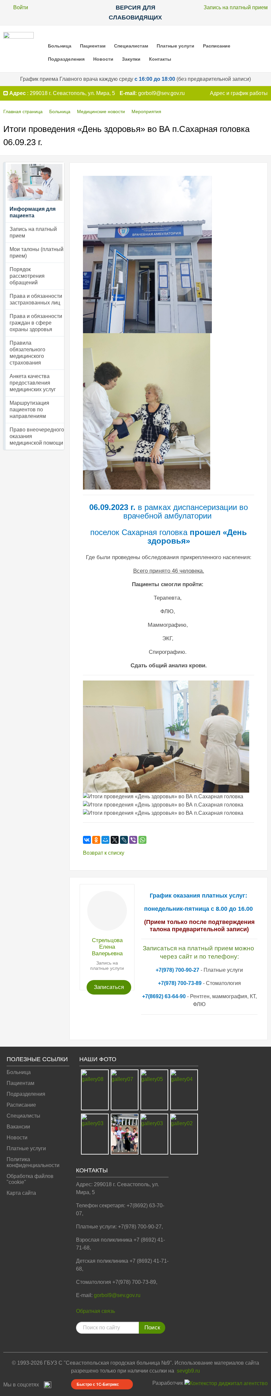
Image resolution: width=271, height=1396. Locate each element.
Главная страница (23, 111)
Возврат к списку (103, 853)
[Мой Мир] (105, 840)
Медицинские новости (101, 111)
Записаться (109, 987)
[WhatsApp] (142, 840)
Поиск (152, 1327)
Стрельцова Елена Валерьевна (107, 947)
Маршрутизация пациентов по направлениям (29, 409)
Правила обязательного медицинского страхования (27, 352)
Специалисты (23, 1116)
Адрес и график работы (239, 93)
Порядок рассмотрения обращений (27, 276)
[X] (115, 840)
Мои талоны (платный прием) (36, 252)
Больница (59, 45)
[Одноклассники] (96, 840)
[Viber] (133, 840)
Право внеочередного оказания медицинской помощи (37, 436)
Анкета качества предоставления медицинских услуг (33, 382)
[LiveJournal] (124, 840)
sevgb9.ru (188, 1371)
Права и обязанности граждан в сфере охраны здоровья (36, 322)
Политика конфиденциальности (33, 1162)
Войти (20, 7)
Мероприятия (146, 111)
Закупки (131, 59)
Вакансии (18, 1126)
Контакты (160, 59)
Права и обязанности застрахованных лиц (36, 299)
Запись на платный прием (236, 7)
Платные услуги (175, 45)
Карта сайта (21, 1193)
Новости (103, 59)
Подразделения (66, 59)
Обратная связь (95, 1311)
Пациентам (92, 45)
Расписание (216, 45)
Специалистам (131, 45)
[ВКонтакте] (87, 840)
